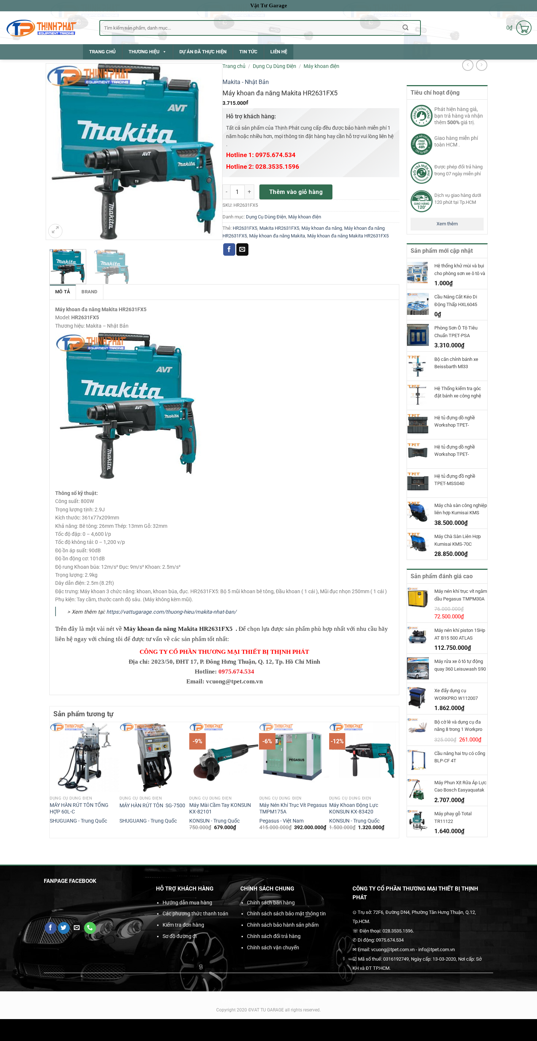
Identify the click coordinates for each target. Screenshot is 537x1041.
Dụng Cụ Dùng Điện (274, 66)
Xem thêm (447, 223)
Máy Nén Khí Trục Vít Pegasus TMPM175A (293, 808)
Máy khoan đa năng (321, 228)
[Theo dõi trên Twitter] (64, 928)
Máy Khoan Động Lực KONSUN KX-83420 (353, 808)
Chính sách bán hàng (271, 902)
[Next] (394, 779)
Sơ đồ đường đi (180, 936)
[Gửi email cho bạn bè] (242, 249)
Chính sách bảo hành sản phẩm (283, 925)
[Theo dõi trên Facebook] (51, 928)
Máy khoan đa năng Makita (277, 236)
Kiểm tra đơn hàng (183, 925)
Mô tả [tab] (62, 291)
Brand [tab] (89, 291)
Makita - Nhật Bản (245, 82)
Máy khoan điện (321, 66)
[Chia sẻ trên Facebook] (229, 249)
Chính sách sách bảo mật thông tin (286, 913)
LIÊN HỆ (278, 51)
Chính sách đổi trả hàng (274, 936)
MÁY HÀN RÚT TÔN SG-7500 (152, 805)
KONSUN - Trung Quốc (214, 821)
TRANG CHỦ (102, 51)
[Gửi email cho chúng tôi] (77, 928)
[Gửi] (406, 28)
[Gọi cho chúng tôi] (90, 928)
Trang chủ (233, 66)
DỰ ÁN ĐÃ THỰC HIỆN (202, 51)
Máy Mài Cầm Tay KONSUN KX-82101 (220, 808)
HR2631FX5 (245, 228)
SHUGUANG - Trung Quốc (78, 821)
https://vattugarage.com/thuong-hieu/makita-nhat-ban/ (171, 612)
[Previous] (53, 779)
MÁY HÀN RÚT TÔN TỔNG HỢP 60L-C (79, 808)
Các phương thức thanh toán (195, 913)
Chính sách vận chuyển (273, 947)
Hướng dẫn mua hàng (187, 902)
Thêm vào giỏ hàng (296, 191)
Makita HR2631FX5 (279, 228)
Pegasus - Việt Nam (281, 821)
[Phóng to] (55, 231)
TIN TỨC (248, 51)
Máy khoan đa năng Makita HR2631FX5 (348, 236)
